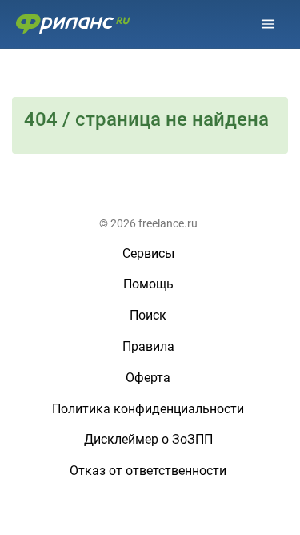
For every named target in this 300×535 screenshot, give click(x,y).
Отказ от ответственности (148, 470)
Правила (148, 346)
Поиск (148, 315)
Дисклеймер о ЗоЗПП (148, 439)
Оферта (148, 377)
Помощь (148, 284)
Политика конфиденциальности (148, 408)
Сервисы (148, 253)
